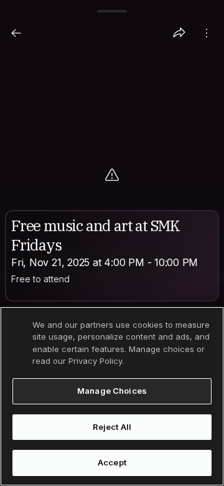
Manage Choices (112, 391)
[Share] (179, 33)
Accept (112, 462)
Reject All (112, 427)
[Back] (16, 33)
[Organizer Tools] (207, 33)
